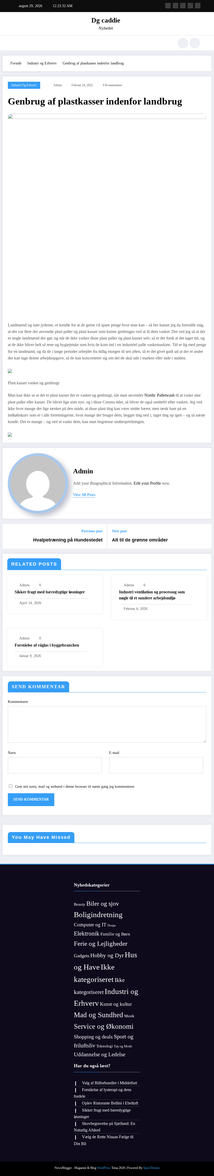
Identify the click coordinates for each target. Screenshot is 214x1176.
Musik (129, 1016)
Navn (12, 753)
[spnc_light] (194, 43)
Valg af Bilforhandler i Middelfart (109, 1083)
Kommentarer (18, 702)
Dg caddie (105, 20)
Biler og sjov (102, 903)
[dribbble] (183, 5)
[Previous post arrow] (9, 536)
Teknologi (104, 1046)
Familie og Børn (115, 934)
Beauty (79, 904)
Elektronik (86, 933)
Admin (57, 85)
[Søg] (183, 43)
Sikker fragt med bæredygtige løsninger (50, 592)
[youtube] (197, 5)
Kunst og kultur (116, 1004)
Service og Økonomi (104, 1026)
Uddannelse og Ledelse (99, 1054)
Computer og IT (90, 924)
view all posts (84, 495)
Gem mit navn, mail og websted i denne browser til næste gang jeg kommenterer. (75, 787)
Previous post (92, 531)
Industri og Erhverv (24, 85)
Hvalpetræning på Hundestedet (68, 540)
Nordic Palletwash (159, 395)
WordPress (104, 1168)
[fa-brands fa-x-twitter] (175, 5)
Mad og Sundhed (98, 1015)
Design (112, 925)
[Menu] (17, 43)
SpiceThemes (151, 1168)
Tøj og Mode (123, 1046)
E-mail (114, 753)
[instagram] (190, 5)
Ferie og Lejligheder (100, 943)
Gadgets (81, 955)
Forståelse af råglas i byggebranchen (47, 645)
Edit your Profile (147, 483)
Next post (119, 531)
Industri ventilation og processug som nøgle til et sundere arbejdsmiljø (152, 595)
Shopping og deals (93, 1037)
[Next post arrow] (204, 536)
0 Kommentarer (112, 85)
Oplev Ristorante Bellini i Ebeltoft (110, 1103)
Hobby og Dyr (107, 955)
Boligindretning (98, 914)
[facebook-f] (168, 5)
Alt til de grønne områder (140, 540)
